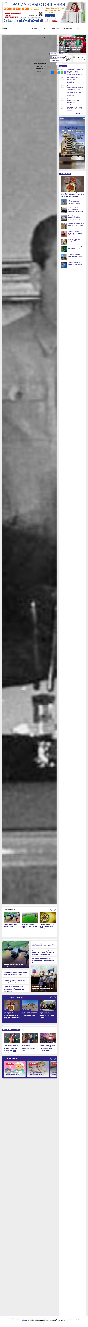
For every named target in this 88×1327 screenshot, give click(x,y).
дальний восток (55, 60)
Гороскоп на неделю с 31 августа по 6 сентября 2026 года (15, 981)
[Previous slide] (51, 910)
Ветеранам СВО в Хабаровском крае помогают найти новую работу (43, 944)
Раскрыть (40, 71)
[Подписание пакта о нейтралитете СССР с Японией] (29, 469)
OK (44, 1324)
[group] (12, 1043)
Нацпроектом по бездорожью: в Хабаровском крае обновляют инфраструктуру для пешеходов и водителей (14, 988)
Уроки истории (54, 38)
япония (59, 64)
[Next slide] (55, 910)
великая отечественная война (58, 53)
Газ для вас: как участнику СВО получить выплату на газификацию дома (43, 960)
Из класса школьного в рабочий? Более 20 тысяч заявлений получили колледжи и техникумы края (43, 952)
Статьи (46, 38)
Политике (24, 1320)
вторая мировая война (59, 57)
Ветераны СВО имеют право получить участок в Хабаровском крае (15, 973)
